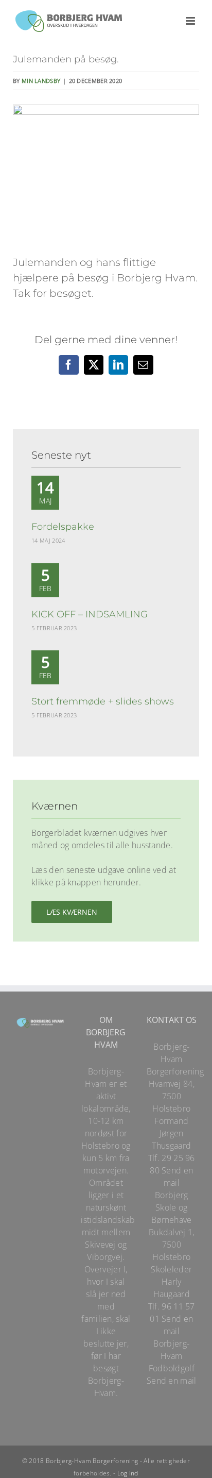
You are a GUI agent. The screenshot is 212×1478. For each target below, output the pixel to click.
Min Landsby (41, 81)
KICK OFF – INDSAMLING (89, 614)
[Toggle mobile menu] (191, 20)
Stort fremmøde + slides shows (102, 701)
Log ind (127, 1473)
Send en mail (172, 1380)
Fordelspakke (62, 526)
